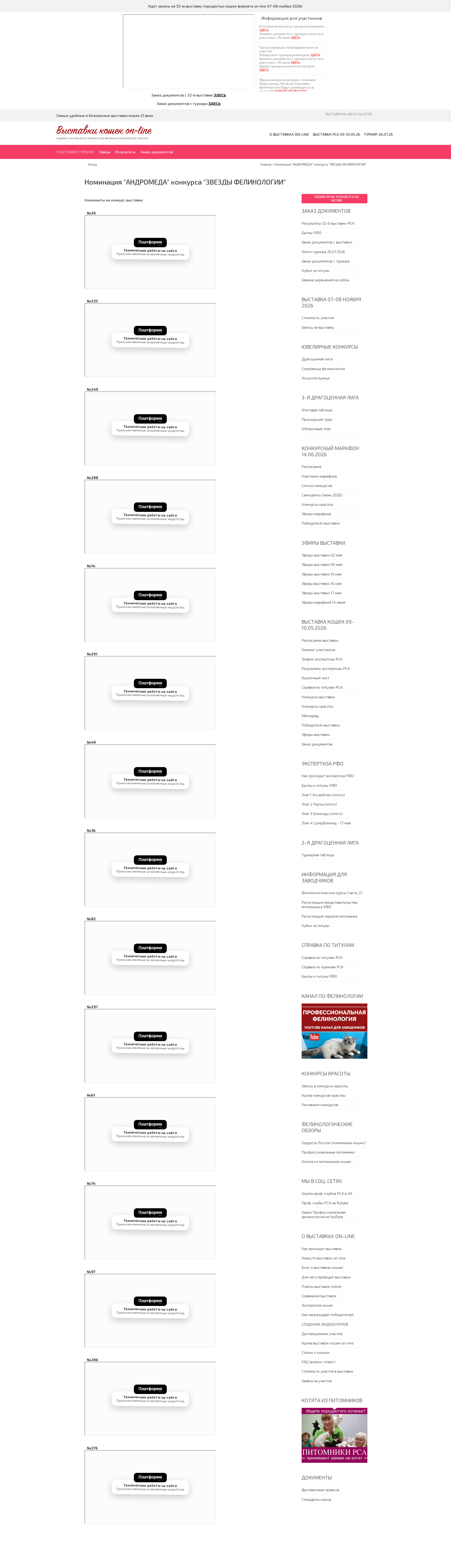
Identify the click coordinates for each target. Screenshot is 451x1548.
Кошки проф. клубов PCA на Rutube (337, 198)
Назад (92, 164)
